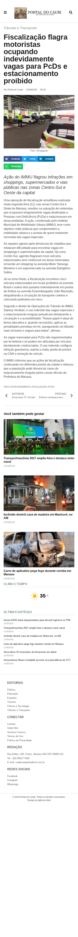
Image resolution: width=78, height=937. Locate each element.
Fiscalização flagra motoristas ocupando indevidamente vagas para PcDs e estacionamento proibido (35, 59)
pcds (51, 387)
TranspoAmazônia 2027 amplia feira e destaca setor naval (34, 628)
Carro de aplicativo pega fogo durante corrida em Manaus (34, 644)
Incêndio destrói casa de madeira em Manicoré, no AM (32, 636)
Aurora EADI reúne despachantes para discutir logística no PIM (37, 620)
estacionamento (20, 387)
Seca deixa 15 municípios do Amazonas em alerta (30, 652)
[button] (13, 159)
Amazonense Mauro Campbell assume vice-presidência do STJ (37, 660)
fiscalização (39, 387)
